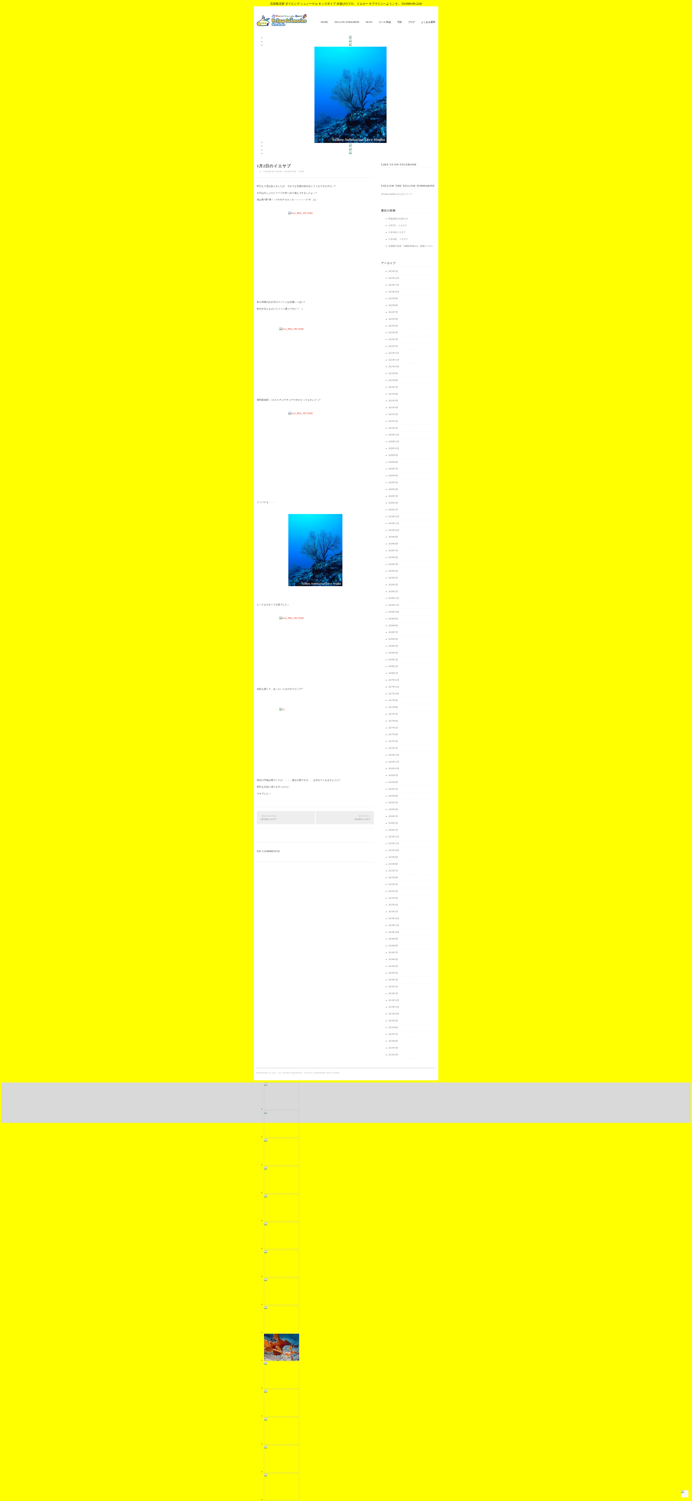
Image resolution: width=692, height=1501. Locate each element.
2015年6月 (393, 877)
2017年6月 (393, 721)
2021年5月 (393, 400)
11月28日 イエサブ (398, 239)
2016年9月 (393, 775)
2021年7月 (393, 387)
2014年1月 (393, 993)
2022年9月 (393, 298)
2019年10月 (393, 530)
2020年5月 (393, 482)
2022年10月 (393, 292)
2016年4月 (393, 809)
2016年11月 (393, 762)
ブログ (411, 22)
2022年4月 (393, 332)
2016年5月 (393, 802)
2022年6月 (393, 319)
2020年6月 (393, 475)
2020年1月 (393, 509)
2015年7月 (393, 870)
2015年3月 (393, 898)
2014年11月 (393, 925)
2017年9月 (393, 700)
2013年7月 (393, 1034)
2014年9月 (393, 939)
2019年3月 (393, 578)
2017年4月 (393, 734)
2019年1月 (393, 591)
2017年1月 (393, 748)
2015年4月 (393, 891)
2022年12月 (393, 278)
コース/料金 (385, 22)
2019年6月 (393, 557)
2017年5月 (393, 728)
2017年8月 (393, 707)
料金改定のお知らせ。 (399, 218)
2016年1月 (393, 830)
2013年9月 (393, 1020)
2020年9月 (393, 455)
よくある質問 (428, 22)
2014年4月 (393, 973)
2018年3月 (393, 659)
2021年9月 (393, 373)
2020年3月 (393, 496)
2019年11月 (393, 523)
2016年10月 (393, 768)
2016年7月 (393, 789)
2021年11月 (393, 360)
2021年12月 (393, 353)
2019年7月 (393, 550)
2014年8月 (393, 945)
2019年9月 (393, 537)
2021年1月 (393, 428)
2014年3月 (393, 979)
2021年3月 (393, 414)
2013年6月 (393, 1041)
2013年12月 (393, 1000)
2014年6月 (393, 959)
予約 (399, 22)
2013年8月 (393, 1027)
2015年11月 (393, 843)
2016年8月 (393, 782)
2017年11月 (393, 687)
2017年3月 (393, 741)
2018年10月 (393, 612)
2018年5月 (393, 646)
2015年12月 (393, 836)
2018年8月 (393, 625)
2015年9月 (393, 857)
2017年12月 (393, 680)
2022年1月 (393, 346)
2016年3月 (393, 816)
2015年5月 (393, 884)
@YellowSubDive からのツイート (396, 194)
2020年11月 (393, 441)
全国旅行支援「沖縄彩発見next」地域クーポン (410, 246)
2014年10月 (393, 932)
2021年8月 (393, 380)
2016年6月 (393, 796)
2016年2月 (393, 823)
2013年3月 (393, 1054)
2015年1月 (393, 911)
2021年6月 (393, 394)
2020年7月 (393, 469)
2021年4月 (393, 407)
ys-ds (279, 171)
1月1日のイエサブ (268, 817)
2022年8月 (393, 305)
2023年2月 (393, 271)
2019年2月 (393, 584)
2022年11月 (393, 285)
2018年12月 (393, 598)
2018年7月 (393, 632)
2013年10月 (393, 1014)
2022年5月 (393, 326)
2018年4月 (393, 653)
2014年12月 (393, 918)
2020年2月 (393, 503)
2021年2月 (393, 421)
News (369, 22)
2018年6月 (393, 639)
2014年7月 (393, 952)
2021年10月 (393, 366)
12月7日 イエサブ (397, 225)
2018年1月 (393, 673)
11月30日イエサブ (397, 232)
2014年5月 (393, 966)
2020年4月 (393, 489)
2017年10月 (393, 693)
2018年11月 (393, 605)
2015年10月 (393, 850)
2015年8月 (393, 864)
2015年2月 (393, 905)
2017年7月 (393, 714)
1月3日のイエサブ (362, 817)
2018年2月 (393, 666)
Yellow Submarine (347, 22)
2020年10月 (393, 448)
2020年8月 (393, 462)
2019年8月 (393, 544)
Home (324, 22)
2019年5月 (393, 564)
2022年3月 (393, 339)
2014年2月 (393, 986)
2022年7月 (393, 312)
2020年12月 (393, 434)
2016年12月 (393, 755)
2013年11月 (393, 1007)
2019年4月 (393, 571)
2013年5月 (393, 1048)
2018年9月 (393, 618)
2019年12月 (393, 516)
